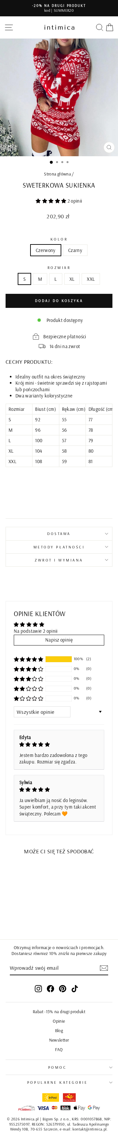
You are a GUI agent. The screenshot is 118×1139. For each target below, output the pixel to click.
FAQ (59, 1049)
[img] (59, 744)
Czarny (75, 250)
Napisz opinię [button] (59, 640)
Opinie (59, 1021)
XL (72, 279)
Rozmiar (59, 267)
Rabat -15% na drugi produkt (59, 1011)
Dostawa (59, 533)
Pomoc (57, 1067)
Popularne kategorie (57, 1082)
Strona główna (57, 173)
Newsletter (59, 1040)
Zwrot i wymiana (59, 560)
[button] (51, 201)
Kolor (59, 239)
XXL (91, 279)
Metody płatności (59, 546)
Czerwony (46, 250)
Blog (59, 1030)
